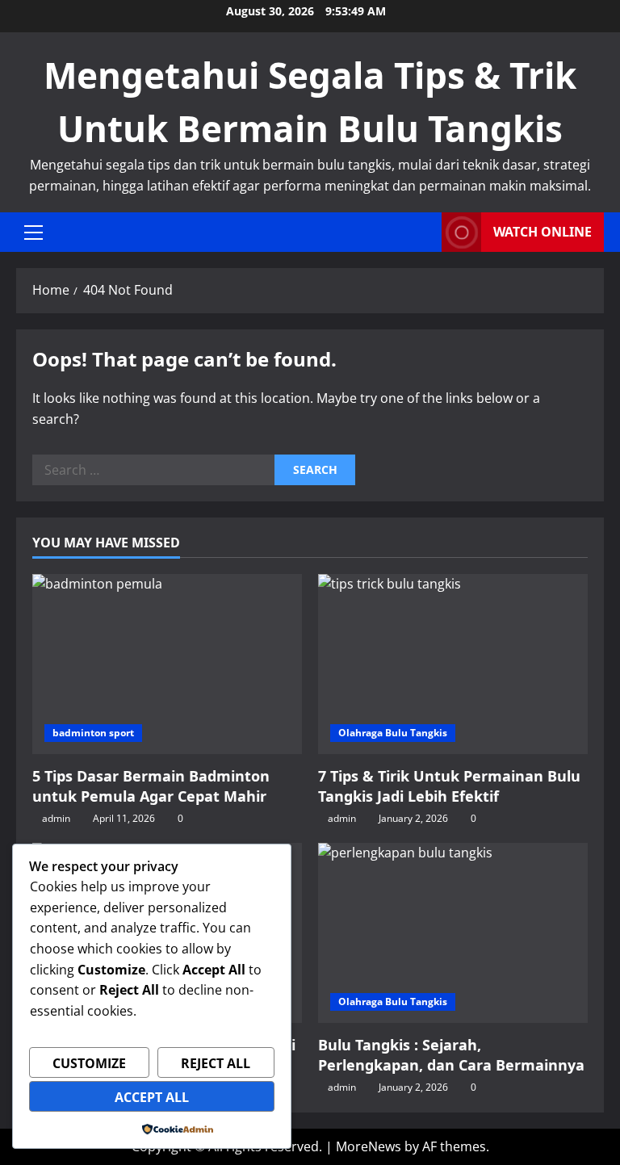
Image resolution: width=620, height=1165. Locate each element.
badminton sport (93, 733)
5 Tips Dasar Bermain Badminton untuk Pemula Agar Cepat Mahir (151, 786)
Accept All (152, 1097)
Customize (89, 1063)
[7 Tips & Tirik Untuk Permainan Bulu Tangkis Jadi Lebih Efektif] (453, 664)
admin (56, 818)
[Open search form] (424, 232)
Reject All (215, 1063)
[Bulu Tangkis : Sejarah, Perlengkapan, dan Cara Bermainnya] (453, 933)
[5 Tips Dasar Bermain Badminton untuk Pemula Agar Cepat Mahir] (167, 664)
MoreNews (368, 1146)
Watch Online (542, 232)
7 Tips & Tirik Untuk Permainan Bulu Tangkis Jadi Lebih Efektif (449, 786)
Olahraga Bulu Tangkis (392, 733)
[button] (33, 232)
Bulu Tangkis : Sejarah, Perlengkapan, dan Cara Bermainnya (451, 1055)
